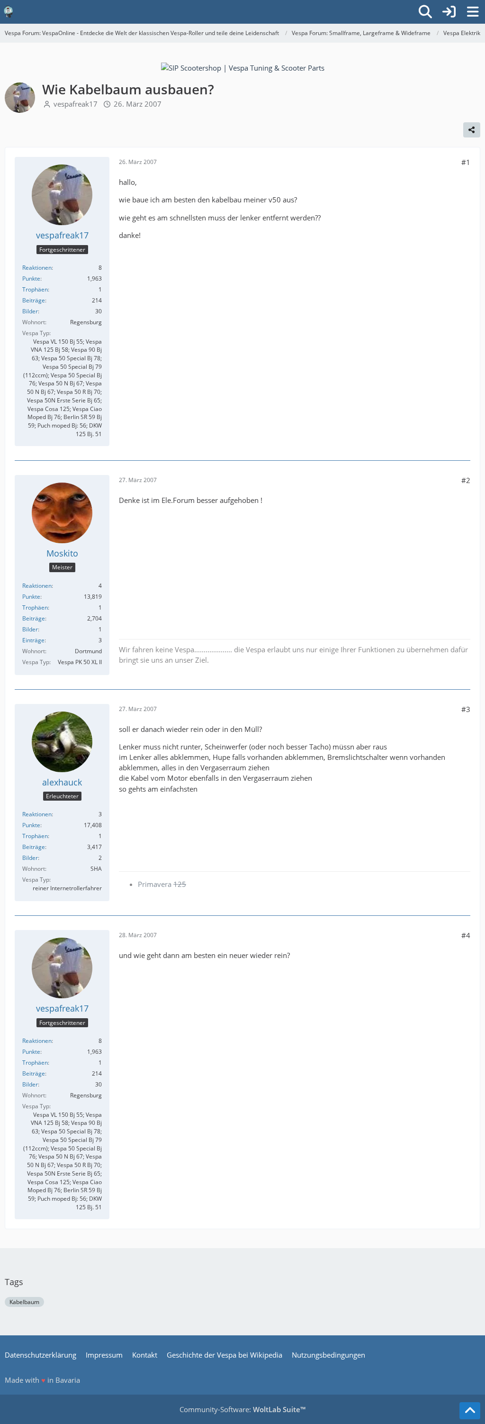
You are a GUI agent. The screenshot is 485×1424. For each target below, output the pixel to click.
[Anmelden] (449, 12)
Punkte (31, 278)
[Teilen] (471, 129)
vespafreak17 (76, 104)
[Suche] (425, 11)
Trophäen (35, 289)
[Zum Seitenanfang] (469, 1410)
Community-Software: (242, 1409)
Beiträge (33, 300)
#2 (465, 480)
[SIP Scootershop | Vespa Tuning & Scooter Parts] (242, 67)
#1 (465, 162)
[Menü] (472, 11)
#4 (465, 935)
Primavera (162, 884)
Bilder (30, 311)
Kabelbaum (24, 1302)
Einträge (33, 640)
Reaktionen (37, 268)
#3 (465, 709)
